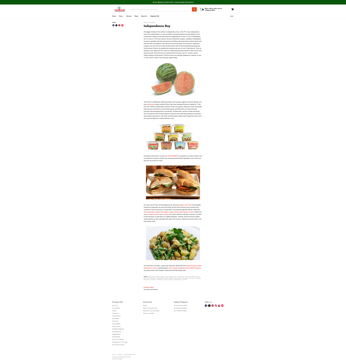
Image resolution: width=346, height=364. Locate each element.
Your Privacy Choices (118, 344)
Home (114, 16)
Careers (114, 310)
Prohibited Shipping (118, 329)
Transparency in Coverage (119, 342)
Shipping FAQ (154, 16)
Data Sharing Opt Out (129, 354)
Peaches (192, 278)
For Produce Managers (180, 308)
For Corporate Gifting (180, 310)
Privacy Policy (116, 326)
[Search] (194, 9)
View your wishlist (148, 313)
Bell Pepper (181, 276)
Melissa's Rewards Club (150, 308)
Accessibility (116, 308)
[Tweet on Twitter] (116, 25)
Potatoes (153, 279)
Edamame (153, 278)
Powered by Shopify (117, 358)
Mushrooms (178, 278)
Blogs (136, 16)
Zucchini (184, 279)
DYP (148, 278)
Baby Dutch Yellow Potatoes (156, 276)
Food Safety (115, 318)
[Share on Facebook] (113, 25)
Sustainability (116, 337)
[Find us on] (122, 25)
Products (120, 354)
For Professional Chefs (180, 305)
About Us (144, 16)
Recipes (129, 16)
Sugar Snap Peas (168, 279)
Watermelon (177, 279)
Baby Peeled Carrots (171, 276)
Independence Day (162, 278)
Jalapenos (171, 278)
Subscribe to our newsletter (151, 310)
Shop (121, 16)
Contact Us (115, 313)
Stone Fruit (160, 279)
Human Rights (116, 324)
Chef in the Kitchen (190, 276)
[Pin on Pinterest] (119, 25)
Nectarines (186, 278)
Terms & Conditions (118, 339)
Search (114, 354)
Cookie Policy (116, 316)
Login (231, 16)
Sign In (145, 305)
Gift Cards (115, 321)
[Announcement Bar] (173, 2)
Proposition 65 (116, 331)
